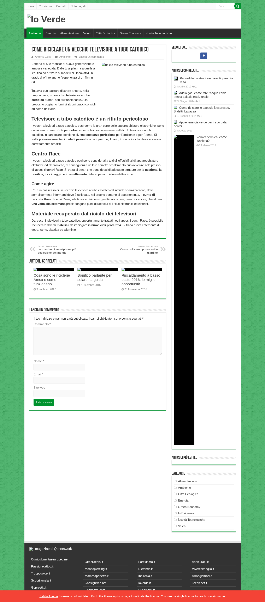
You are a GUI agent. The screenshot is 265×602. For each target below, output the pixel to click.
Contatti (61, 6)
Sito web (39, 387)
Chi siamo (45, 6)
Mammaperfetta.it (96, 576)
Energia (51, 33)
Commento (42, 324)
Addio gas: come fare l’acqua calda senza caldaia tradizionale (200, 94)
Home (30, 6)
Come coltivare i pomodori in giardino (139, 249)
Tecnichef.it (199, 583)
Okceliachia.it (94, 562)
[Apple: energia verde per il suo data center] (175, 122)
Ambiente (35, 33)
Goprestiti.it (38, 587)
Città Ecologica (105, 33)
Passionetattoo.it (42, 566)
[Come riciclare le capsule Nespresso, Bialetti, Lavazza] (175, 107)
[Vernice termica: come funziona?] (184, 290)
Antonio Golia (43, 56)
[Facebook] (203, 56)
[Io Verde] (47, 19)
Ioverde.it (144, 583)
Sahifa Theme (49, 596)
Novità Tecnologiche (159, 33)
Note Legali (78, 6)
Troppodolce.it (40, 573)
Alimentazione (69, 33)
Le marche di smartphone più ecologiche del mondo (57, 249)
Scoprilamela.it (41, 580)
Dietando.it (145, 569)
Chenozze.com (95, 590)
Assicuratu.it (200, 562)
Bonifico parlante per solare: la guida (94, 277)
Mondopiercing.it (96, 569)
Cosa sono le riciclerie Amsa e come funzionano (52, 279)
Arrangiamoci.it (202, 576)
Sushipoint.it (146, 590)
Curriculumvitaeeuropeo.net (49, 559)
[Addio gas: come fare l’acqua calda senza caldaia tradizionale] (175, 92)
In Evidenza (186, 513)
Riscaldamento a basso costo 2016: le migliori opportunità (141, 279)
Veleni (87, 33)
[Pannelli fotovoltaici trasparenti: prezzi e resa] (176, 78)
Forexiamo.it (146, 562)
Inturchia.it (145, 576)
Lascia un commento (91, 56)
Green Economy (130, 33)
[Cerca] (238, 6)
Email (38, 374)
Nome (39, 361)
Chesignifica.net (95, 583)
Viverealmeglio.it (203, 569)
